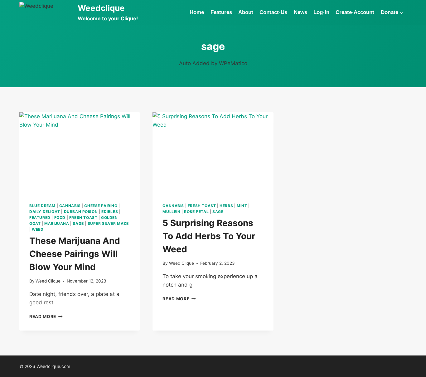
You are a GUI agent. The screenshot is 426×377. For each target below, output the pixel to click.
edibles (109, 211)
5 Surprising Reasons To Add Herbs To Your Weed (208, 236)
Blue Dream (42, 205)
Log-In (321, 12)
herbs (226, 205)
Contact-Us (273, 12)
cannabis (70, 205)
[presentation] (79, 152)
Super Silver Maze (108, 223)
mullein (171, 211)
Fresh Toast (83, 217)
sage (78, 223)
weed (37, 229)
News (300, 12)
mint (242, 205)
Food (59, 217)
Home (197, 12)
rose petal (196, 211)
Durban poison (81, 211)
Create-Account (355, 12)
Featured (40, 217)
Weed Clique (48, 280)
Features (221, 12)
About (245, 12)
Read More (46, 316)
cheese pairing (100, 205)
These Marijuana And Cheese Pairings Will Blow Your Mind (74, 253)
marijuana (56, 223)
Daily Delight (44, 211)
